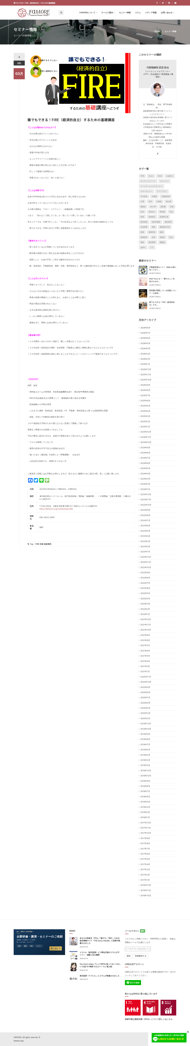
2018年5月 (145, 796)
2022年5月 (145, 593)
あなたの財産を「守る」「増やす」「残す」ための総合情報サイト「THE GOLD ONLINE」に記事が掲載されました (100, 940)
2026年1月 (145, 364)
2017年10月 (145, 833)
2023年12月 (145, 494)
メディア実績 (151, 12)
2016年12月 (145, 885)
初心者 (168, 201)
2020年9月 (145, 687)
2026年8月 (145, 327)
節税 (142, 232)
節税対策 (152, 232)
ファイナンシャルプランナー (151, 186)
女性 (142, 212)
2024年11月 (145, 437)
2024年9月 (145, 447)
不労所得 (144, 196)
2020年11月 (145, 677)
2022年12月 (145, 557)
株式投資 (144, 222)
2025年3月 (145, 416)
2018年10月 (145, 775)
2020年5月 (145, 708)
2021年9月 (145, 635)
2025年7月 (145, 395)
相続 (153, 227)
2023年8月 (145, 515)
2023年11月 (145, 499)
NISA (160, 176)
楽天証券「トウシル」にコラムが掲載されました (99, 975)
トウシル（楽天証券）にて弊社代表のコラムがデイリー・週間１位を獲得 (99, 953)
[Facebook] (158, 3)
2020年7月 (145, 697)
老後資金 (144, 237)
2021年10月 (145, 630)
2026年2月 (145, 359)
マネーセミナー (146, 191)
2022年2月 (145, 609)
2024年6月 (145, 463)
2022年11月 (145, 562)
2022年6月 (145, 588)
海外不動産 (156, 222)
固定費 (163, 207)
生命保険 (144, 227)
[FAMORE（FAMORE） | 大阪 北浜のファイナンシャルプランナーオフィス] (34, 13)
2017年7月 (145, 848)
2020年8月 (145, 692)
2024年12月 (145, 432)
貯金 (171, 237)
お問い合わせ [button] (166, 12)
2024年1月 (145, 489)
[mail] (175, 3)
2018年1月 (145, 817)
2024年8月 (145, 452)
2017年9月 (145, 838)
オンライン (164, 181)
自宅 (153, 237)
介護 (142, 201)
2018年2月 (145, 812)
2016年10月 (145, 895)
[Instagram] (170, 3)
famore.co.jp (19, 1041)
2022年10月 (145, 567)
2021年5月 (145, 656)
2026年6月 (145, 338)
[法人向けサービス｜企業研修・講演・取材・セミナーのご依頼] (39, 942)
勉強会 (143, 207)
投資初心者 (164, 217)
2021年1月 (145, 671)
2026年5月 (145, 343)
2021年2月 (145, 666)
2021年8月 (145, 640)
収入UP (153, 207)
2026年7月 (145, 333)
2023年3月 (145, 541)
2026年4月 (145, 348)
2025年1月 (145, 426)
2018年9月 (145, 781)
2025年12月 (145, 369)
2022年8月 (145, 577)
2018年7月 (145, 791)
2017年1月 (145, 880)
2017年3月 (145, 869)
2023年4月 (145, 536)
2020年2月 (145, 718)
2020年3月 (145, 713)
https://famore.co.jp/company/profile (56, 509)
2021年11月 (145, 624)
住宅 (150, 201)
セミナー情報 (125, 12)
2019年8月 (145, 739)
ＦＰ (152, 247)
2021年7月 (145, 645)
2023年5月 (145, 531)
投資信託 (152, 217)
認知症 (162, 237)
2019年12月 (145, 723)
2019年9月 (145, 734)
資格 (142, 242)
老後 (161, 232)
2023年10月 (145, 505)
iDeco (151, 176)
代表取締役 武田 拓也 (157, 67)
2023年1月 (145, 551)
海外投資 (168, 222)
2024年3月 (145, 479)
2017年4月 (145, 864)
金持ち (143, 247)
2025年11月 (145, 374)
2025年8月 (145, 390)
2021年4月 (145, 661)
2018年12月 (145, 770)
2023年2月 (145, 546)
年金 (171, 212)
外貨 (171, 207)
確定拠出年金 (165, 227)
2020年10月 (145, 682)
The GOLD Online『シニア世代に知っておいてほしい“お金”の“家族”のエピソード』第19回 (100, 965)
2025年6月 (145, 400)
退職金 (162, 242)
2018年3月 (145, 807)
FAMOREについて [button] (87, 12)
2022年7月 (145, 583)
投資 (42, 544)
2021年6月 (145, 650)
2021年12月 (145, 619)
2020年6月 (145, 703)
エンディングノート (148, 181)
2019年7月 (145, 744)
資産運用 (47, 544)
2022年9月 (145, 572)
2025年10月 (145, 379)
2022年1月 (145, 614)
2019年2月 (145, 765)
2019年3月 (145, 760)
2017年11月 (145, 828)
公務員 (158, 201)
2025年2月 (145, 421)
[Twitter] (164, 3)
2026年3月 (145, 354)
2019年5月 (145, 749)
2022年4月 (145, 598)
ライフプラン (162, 191)
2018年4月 (145, 801)
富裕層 (162, 212)
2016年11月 (145, 890)
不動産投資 (165, 196)
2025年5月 (145, 405)
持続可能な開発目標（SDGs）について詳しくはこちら (149, 1019)
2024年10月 (145, 442)
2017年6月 (145, 854)
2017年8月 (145, 843)
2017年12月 (145, 822)
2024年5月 (145, 468)
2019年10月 (145, 729)
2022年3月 (145, 603)
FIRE (37, 544)
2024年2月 (145, 484)
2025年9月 (145, 385)
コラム (138, 12)
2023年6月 (145, 525)
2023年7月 (145, 520)
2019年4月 (145, 755)
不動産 (154, 196)
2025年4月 (145, 411)
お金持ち (169, 176)
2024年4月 (145, 473)
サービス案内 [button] (107, 12)
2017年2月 (145, 875)
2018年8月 (145, 786)
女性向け (152, 212)
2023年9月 (145, 510)
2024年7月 (145, 458)
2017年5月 (145, 859)
